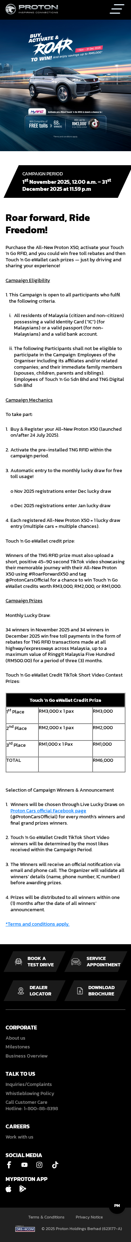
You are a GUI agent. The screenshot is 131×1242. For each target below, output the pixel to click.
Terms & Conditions (46, 1217)
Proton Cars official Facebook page (48, 810)
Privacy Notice (89, 1217)
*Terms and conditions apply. (38, 924)
